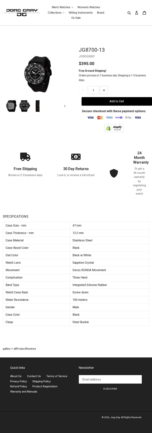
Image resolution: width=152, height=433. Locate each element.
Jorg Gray (115, 417)
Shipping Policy (41, 381)
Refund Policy (18, 386)
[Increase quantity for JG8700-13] (104, 90)
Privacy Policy (18, 381)
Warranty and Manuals (23, 391)
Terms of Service (56, 376)
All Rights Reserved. (131, 417)
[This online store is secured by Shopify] (114, 127)
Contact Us (34, 376)
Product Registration (44, 386)
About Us (16, 376)
